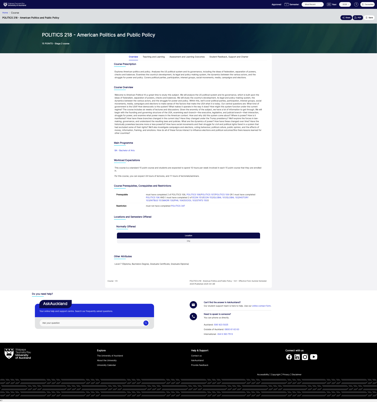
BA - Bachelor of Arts (125, 150)
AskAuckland (197, 360)
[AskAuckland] (145, 323)
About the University (107, 360)
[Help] (356, 4)
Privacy (286, 374)
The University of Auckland (110, 355)
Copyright (276, 374)
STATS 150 (202, 200)
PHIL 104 (178, 200)
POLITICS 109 (222, 194)
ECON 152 (208, 197)
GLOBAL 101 (220, 197)
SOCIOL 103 (190, 200)
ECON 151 (197, 197)
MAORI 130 (168, 200)
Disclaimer (296, 374)
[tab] (133, 56)
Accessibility (263, 374)
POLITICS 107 (208, 194)
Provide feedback (199, 365)
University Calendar (106, 365)
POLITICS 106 (193, 194)
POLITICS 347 (178, 206)
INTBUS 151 (156, 200)
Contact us (196, 355)
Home (5, 12)
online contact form (261, 306)
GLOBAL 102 (232, 197)
